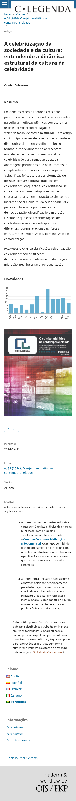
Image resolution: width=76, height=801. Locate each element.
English (16, 676)
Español (16, 683)
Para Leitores (14, 727)
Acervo (20, 14)
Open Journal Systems (22, 758)
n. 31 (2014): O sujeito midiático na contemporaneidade (26, 20)
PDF (13, 429)
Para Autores (14, 734)
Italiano (16, 695)
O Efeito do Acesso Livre (48, 652)
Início (7, 14)
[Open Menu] (4, 4)
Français (17, 689)
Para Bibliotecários (18, 740)
